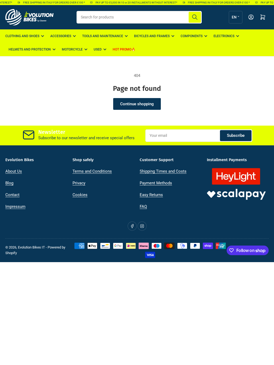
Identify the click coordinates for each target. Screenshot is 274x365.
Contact (12, 194)
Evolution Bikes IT (31, 247)
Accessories (60, 36)
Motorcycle (72, 49)
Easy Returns (151, 194)
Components (192, 36)
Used (98, 49)
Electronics (224, 36)
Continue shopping (137, 104)
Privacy (79, 183)
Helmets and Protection (30, 49)
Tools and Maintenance (102, 36)
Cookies (80, 194)
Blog (9, 183)
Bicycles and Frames (152, 36)
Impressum (15, 206)
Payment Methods (156, 183)
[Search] (195, 17)
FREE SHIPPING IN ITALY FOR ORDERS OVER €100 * (52, 2)
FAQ (143, 206)
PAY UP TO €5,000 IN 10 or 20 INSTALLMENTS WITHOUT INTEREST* (134, 2)
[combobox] (139, 17)
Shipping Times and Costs (163, 171)
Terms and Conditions (92, 171)
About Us (13, 171)
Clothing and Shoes (22, 36)
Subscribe (236, 135)
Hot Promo (122, 49)
